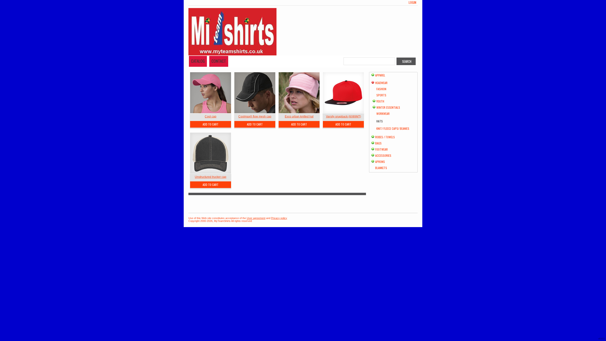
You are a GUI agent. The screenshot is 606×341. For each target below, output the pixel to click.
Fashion (381, 89)
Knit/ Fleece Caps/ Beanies (392, 128)
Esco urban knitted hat (299, 116)
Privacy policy (279, 218)
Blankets (381, 168)
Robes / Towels (385, 137)
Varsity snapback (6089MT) (343, 116)
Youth (380, 101)
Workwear (383, 114)
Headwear (381, 83)
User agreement (256, 218)
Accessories (383, 155)
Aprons (380, 162)
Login (412, 2)
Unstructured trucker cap (210, 177)
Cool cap (210, 116)
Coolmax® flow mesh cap (254, 116)
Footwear (381, 149)
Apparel (380, 75)
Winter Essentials (388, 107)
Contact (218, 61)
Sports (381, 95)
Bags (378, 143)
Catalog (198, 61)
